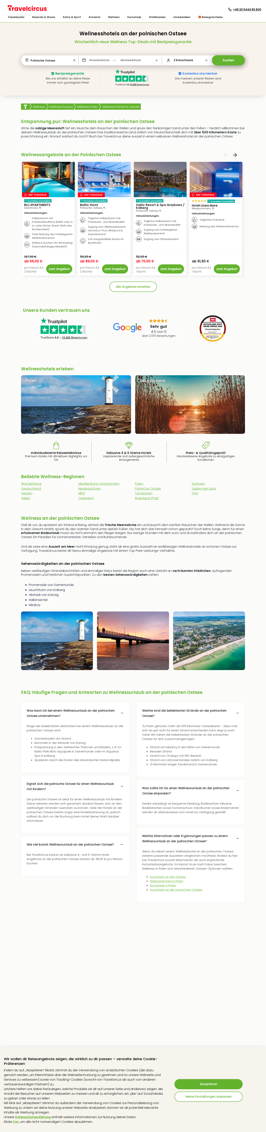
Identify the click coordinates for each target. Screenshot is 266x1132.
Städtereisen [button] (157, 17)
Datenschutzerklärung (33, 1117)
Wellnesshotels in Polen (166, 881)
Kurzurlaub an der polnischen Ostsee (176, 890)
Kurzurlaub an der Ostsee (168, 877)
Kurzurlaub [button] (134, 17)
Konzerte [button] (94, 17)
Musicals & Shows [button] (43, 17)
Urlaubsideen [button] (181, 17)
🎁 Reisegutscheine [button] (210, 17)
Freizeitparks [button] (16, 17)
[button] (16, 17)
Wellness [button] (114, 17)
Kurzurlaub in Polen (163, 885)
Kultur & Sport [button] (72, 17)
